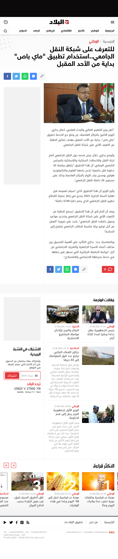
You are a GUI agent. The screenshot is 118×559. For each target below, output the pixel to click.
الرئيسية (109, 31)
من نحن (93, 522)
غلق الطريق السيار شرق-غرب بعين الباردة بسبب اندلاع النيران (29, 501)
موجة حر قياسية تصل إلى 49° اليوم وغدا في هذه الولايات (63, 501)
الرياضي (50, 31)
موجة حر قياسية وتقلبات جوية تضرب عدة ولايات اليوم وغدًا (99, 501)
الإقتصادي (66, 31)
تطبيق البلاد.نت (73, 522)
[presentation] (13, 465)
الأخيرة (75, 326)
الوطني (95, 31)
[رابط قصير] (41, 76)
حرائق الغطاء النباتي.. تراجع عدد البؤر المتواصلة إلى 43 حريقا (64, 356)
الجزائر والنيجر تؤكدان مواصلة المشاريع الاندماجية (66, 334)
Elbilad (59, 22)
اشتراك (12, 375)
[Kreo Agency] (111, 532)
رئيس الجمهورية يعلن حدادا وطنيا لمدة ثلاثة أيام (100, 334)
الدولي (23, 31)
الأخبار (81, 31)
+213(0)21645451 (16, 532)
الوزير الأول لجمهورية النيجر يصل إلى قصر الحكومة (66, 414)
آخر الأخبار (74, 348)
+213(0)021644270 (38, 532)
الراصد (36, 31)
